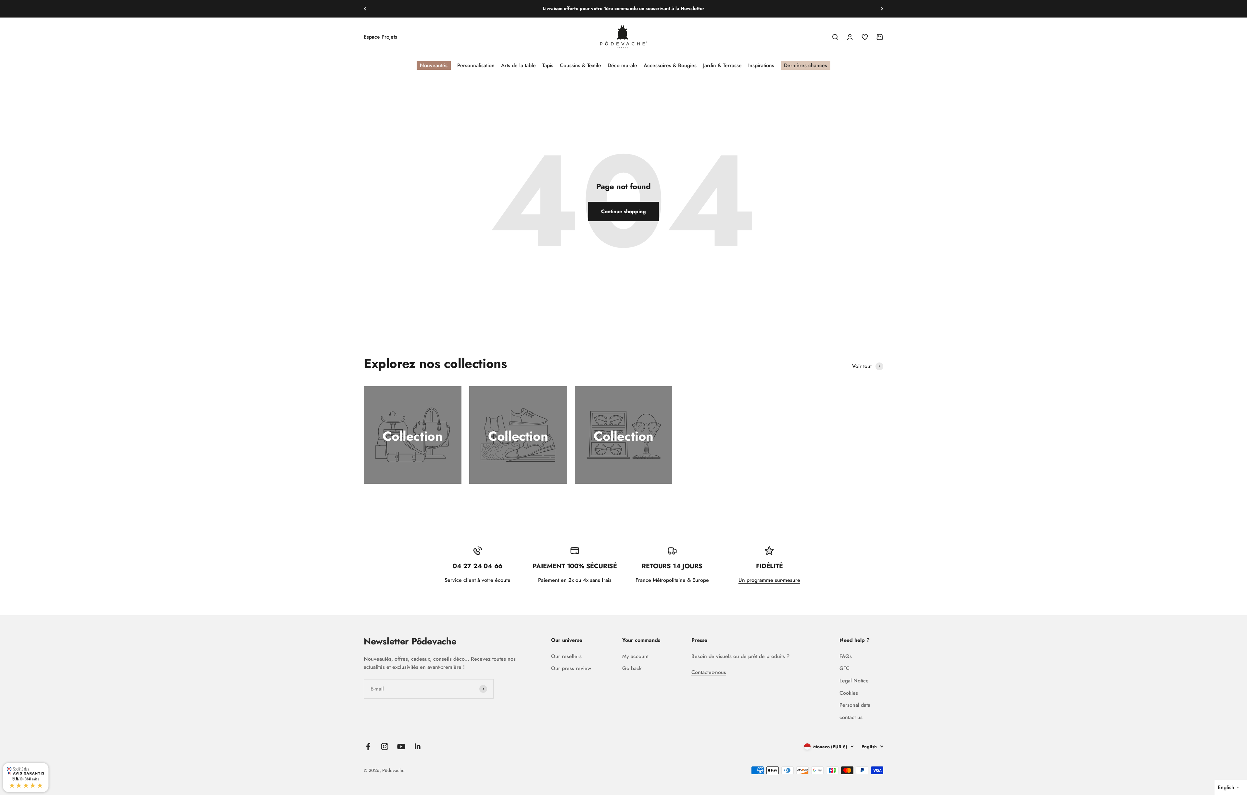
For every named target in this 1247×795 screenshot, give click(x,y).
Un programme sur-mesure (769, 580)
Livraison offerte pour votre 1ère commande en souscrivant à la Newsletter (623, 8)
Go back (632, 668)
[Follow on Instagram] (384, 746)
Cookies (848, 693)
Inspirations (761, 65)
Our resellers (566, 656)
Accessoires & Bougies (670, 65)
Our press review (571, 668)
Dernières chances (805, 65)
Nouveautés (433, 65)
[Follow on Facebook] (368, 746)
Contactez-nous (708, 672)
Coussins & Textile (580, 65)
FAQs (845, 656)
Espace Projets (380, 37)
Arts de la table (518, 65)
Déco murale (622, 65)
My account (635, 656)
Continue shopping (623, 211)
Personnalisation (476, 65)
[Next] (882, 8)
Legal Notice (854, 680)
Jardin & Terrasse (722, 65)
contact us (851, 717)
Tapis (547, 65)
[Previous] (365, 8)
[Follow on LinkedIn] (417, 746)
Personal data (854, 705)
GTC (844, 668)
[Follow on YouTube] (401, 746)
